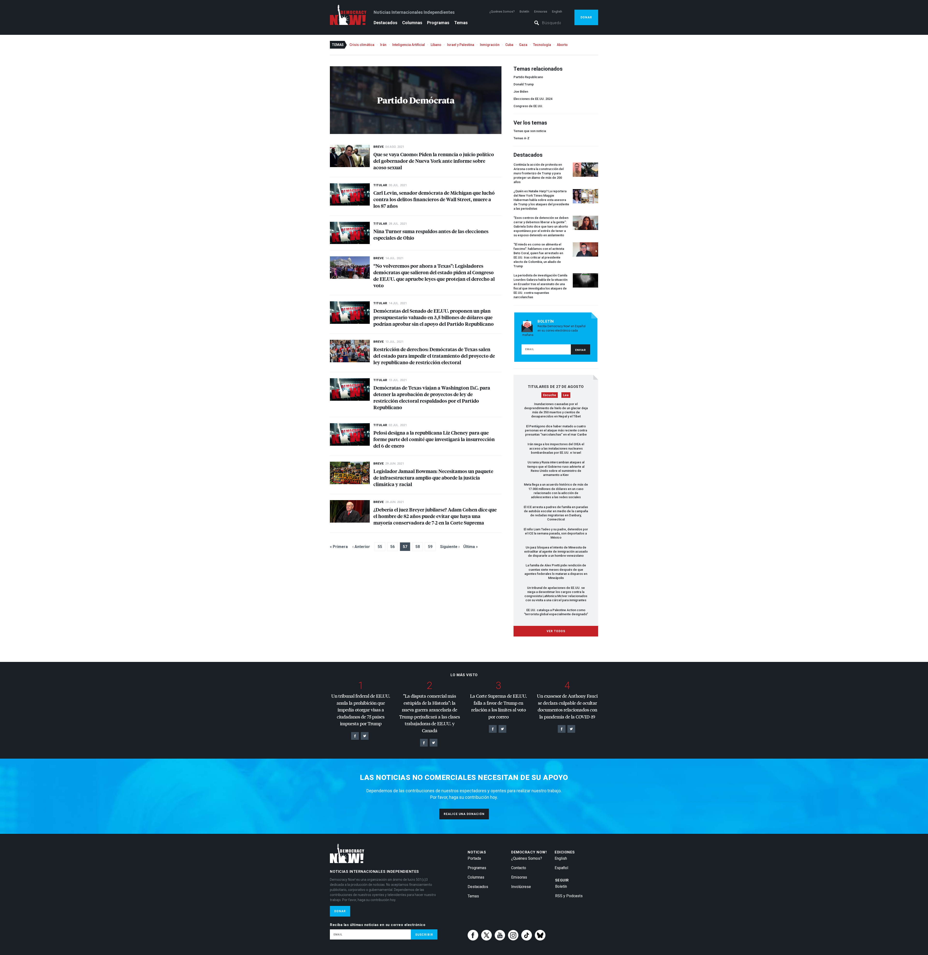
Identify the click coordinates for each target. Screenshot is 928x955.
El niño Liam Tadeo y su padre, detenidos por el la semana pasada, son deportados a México (556, 533)
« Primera (339, 546)
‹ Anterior (361, 546)
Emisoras (540, 11)
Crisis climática (361, 45)
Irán (383, 45)
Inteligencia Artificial (408, 45)
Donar (586, 17)
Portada (474, 858)
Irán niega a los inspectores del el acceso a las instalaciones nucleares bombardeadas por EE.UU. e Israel (556, 448)
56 (392, 546)
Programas (438, 22)
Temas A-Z (521, 138)
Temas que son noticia (530, 131)
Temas (461, 22)
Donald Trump (524, 84)
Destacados (385, 22)
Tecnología (542, 45)
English (557, 11)
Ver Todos (556, 631)
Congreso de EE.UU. (528, 106)
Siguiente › (450, 546)
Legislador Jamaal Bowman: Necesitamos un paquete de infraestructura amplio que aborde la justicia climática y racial (433, 477)
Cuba (509, 45)
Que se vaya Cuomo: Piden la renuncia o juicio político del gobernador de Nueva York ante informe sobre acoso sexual (433, 160)
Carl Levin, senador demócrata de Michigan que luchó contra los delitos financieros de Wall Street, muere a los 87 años (434, 199)
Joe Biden (521, 91)
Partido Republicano (528, 77)
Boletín (524, 11)
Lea (566, 395)
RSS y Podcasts (569, 896)
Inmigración (490, 45)
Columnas (412, 22)
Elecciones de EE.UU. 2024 (533, 99)
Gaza (523, 45)
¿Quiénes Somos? (502, 11)
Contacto (518, 868)
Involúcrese (521, 886)
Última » (470, 546)
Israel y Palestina (460, 45)
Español (561, 868)
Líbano (436, 45)
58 (417, 546)
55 (380, 546)
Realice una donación (464, 814)
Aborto (562, 45)
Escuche (549, 395)
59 (430, 546)
